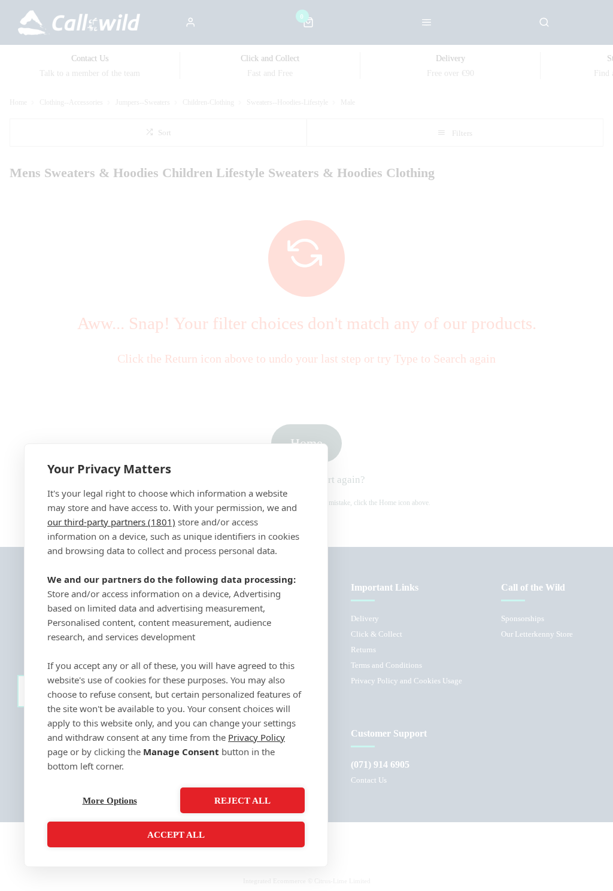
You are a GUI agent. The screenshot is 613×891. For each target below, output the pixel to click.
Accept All (176, 835)
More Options (110, 800)
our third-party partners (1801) (111, 522)
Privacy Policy (256, 737)
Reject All (242, 800)
